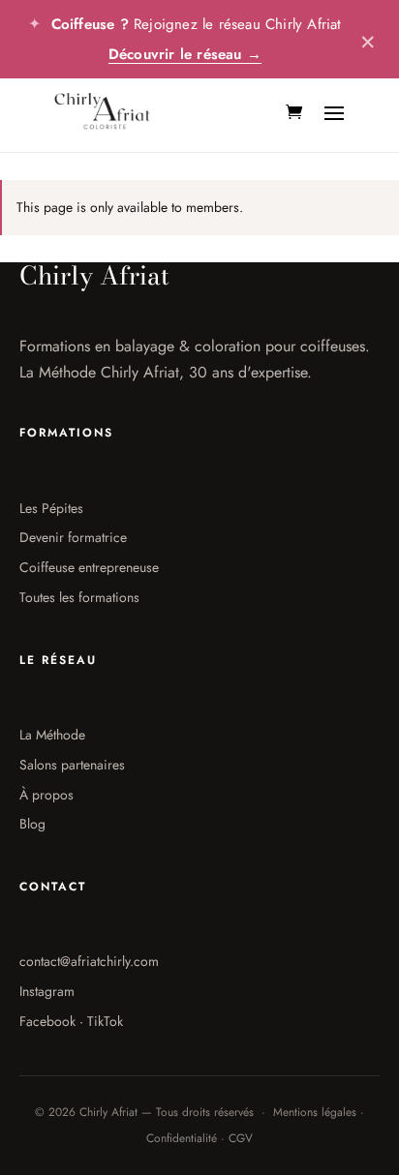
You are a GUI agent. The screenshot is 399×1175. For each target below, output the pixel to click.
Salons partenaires (72, 764)
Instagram (47, 991)
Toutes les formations (79, 597)
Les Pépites (51, 508)
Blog (32, 823)
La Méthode (52, 734)
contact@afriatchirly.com (89, 961)
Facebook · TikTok (71, 1021)
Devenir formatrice (73, 537)
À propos (46, 794)
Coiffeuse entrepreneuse (89, 567)
